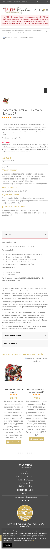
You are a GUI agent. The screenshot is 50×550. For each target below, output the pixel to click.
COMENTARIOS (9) (11, 343)
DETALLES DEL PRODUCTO (14, 335)
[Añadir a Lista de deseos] (10, 387)
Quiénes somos (25, 468)
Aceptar (7, 545)
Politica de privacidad (25, 480)
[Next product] (47, 31)
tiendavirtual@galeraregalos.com (26, 497)
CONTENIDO (8, 234)
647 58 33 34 (25, 2)
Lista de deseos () (43, 2)
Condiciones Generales (25, 477)
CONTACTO (17, 2)
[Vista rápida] (16, 387)
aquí (10, 215)
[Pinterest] (7, 167)
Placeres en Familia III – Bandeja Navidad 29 (36, 391)
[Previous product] (46, 31)
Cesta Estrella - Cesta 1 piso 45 (13, 391)
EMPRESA (9, 2)
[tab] (25, 235)
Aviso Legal (26, 483)
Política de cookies (25, 486)
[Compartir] (2, 167)
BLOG (3, 2)
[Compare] (13, 387)
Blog (25, 471)
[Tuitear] (5, 167)
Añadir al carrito (14, 442)
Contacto (26, 474)
